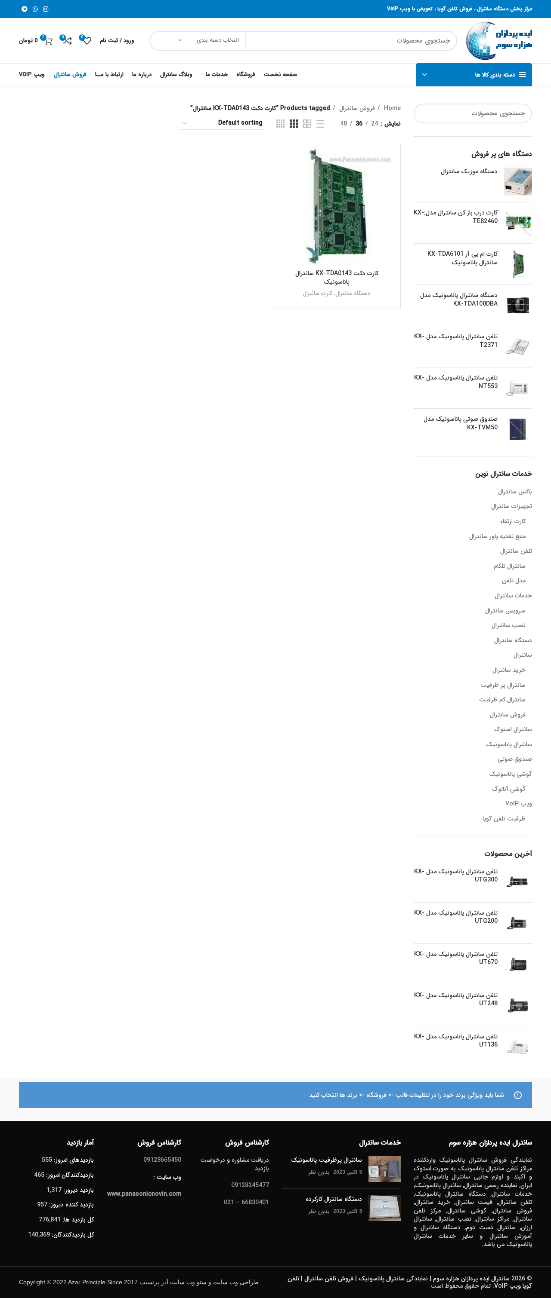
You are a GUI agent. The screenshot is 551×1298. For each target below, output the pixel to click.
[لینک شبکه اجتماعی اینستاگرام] (45, 9)
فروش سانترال (508, 715)
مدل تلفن (514, 581)
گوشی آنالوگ (509, 789)
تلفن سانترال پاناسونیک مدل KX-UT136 (456, 1041)
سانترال (523, 655)
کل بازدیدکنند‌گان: (72, 1235)
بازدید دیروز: (78, 1190)
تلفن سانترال (516, 551)
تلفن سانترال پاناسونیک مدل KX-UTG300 (456, 876)
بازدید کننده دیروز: (70, 1204)
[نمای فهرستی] (320, 124)
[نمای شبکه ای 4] (280, 123)
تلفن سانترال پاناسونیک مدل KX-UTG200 (456, 917)
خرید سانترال (509, 670)
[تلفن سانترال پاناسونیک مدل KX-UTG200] (518, 923)
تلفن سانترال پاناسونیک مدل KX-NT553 (456, 382)
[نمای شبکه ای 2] (307, 123)
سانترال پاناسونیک (509, 745)
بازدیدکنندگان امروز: (69, 1175)
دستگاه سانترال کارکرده (334, 1199)
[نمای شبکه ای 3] (294, 123)
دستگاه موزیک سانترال (469, 172)
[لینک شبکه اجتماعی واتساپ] (35, 9)
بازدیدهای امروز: (73, 1160)
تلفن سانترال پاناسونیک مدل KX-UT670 (456, 958)
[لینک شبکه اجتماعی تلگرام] (24, 9)
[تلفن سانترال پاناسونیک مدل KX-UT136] (518, 1047)
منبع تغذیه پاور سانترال (497, 537)
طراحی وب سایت (236, 1282)
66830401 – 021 (246, 1202)
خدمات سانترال (513, 596)
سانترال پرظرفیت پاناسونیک (326, 1160)
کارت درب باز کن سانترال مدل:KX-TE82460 (456, 217)
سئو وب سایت (188, 1282)
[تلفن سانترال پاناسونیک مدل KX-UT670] (518, 964)
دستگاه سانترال (513, 641)
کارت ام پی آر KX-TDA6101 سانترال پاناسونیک (462, 258)
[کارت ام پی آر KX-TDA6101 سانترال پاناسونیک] (518, 264)
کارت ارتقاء (513, 521)
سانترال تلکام (510, 566)
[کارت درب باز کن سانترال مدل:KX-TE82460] (518, 223)
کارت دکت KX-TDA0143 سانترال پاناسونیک (336, 278)
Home (391, 108)
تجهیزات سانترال (511, 506)
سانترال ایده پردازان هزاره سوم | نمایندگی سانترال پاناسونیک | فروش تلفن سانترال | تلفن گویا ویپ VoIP (410, 1282)
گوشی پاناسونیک (510, 774)
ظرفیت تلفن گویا (504, 819)
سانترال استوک (513, 730)
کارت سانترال (317, 293)
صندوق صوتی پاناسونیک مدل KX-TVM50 (461, 423)
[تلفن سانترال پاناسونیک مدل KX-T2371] (518, 347)
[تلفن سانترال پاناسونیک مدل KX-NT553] (518, 388)
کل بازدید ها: (77, 1220)
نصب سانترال (509, 625)
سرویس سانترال (505, 611)
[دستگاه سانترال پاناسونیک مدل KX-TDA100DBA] (518, 305)
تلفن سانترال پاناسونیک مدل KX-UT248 (456, 1000)
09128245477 (250, 1185)
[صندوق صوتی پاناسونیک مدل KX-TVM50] (518, 429)
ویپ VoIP (518, 804)
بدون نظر (319, 1172)
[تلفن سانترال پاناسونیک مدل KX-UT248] (518, 1005)
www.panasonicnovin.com (144, 1194)
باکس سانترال (515, 492)
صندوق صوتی (515, 759)
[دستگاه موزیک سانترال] (518, 182)
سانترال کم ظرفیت (502, 700)
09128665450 (162, 1160)
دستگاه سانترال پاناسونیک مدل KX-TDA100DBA (459, 299)
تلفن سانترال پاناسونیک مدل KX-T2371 (456, 341)
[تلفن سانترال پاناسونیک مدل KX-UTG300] (518, 882)
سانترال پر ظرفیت (503, 685)
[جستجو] (161, 41)
